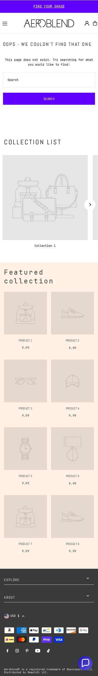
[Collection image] (45, 197)
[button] (85, 663)
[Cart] (95, 23)
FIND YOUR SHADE (49, 6)
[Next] (89, 204)
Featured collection (29, 276)
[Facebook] (8, 651)
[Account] (87, 23)
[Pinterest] (27, 651)
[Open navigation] (11, 23)
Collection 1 (45, 246)
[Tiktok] (48, 651)
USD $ (15, 616)
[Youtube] (37, 651)
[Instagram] (17, 651)
